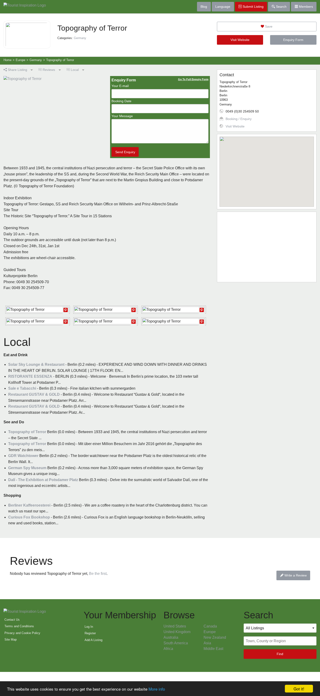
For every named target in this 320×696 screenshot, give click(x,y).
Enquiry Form (293, 40)
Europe (210, 632)
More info (157, 689)
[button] (266, 169)
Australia (171, 637)
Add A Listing (93, 640)
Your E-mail (120, 86)
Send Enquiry (125, 152)
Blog (204, 6)
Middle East (213, 649)
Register (90, 633)
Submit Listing (253, 6)
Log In (89, 626)
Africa (168, 649)
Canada (210, 626)
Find (280, 654)
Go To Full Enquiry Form (193, 79)
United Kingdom (177, 632)
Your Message (122, 116)
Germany (80, 38)
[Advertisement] (267, 247)
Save (268, 26)
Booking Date (121, 101)
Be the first (98, 574)
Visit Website (240, 40)
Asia (207, 643)
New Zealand (215, 637)
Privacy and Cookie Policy (22, 633)
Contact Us (12, 619)
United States (175, 626)
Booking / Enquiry (239, 119)
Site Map (10, 639)
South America (176, 643)
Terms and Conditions (19, 626)
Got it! (299, 689)
